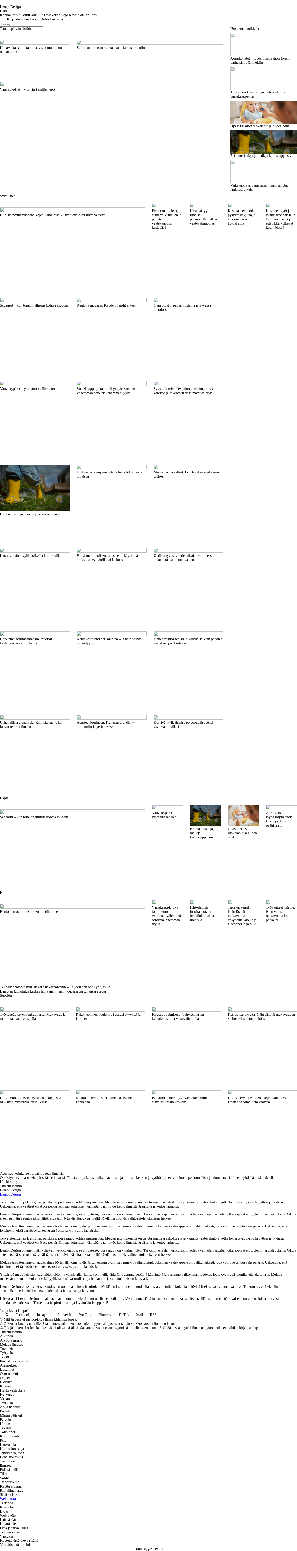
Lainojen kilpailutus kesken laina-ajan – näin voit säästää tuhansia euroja (53, 991)
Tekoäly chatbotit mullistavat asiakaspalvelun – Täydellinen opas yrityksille (55, 987)
